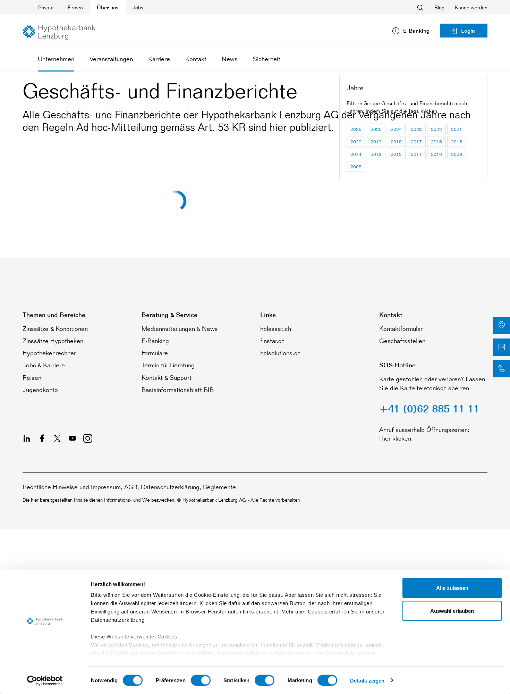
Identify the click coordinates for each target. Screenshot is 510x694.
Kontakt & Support (167, 377)
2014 (356, 154)
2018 (396, 141)
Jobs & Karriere (44, 365)
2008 (356, 166)
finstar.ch (272, 340)
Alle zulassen (452, 588)
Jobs (138, 7)
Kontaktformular (401, 328)
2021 (456, 129)
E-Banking (155, 340)
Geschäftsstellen (402, 340)
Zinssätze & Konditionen (55, 328)
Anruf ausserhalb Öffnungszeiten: (424, 429)
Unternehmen (56, 58)
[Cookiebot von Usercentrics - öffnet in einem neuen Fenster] (45, 680)
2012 (396, 154)
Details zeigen (367, 680)
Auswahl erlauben (452, 610)
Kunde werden (471, 7)
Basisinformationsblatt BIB (178, 389)
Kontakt (195, 58)
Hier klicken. (396, 438)
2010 (436, 154)
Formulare (155, 353)
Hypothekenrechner (49, 353)
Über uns (108, 7)
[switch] (201, 680)
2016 (436, 141)
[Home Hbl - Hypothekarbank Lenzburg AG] (59, 32)
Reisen (32, 377)
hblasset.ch (275, 328)
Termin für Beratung (168, 365)
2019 (376, 141)
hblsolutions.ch (280, 353)
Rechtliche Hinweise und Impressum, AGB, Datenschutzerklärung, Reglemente (129, 487)
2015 (456, 141)
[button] (501, 325)
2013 (376, 154)
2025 (376, 129)
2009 (456, 154)
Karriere (159, 58)
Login (468, 30)
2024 (396, 129)
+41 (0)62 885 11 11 (429, 408)
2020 (356, 141)
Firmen (75, 7)
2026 (356, 129)
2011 (416, 154)
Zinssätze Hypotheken (53, 340)
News (230, 58)
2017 (416, 141)
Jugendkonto (40, 389)
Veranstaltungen (111, 58)
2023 (416, 129)
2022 (436, 129)
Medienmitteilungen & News (180, 328)
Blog (439, 7)
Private (46, 7)
